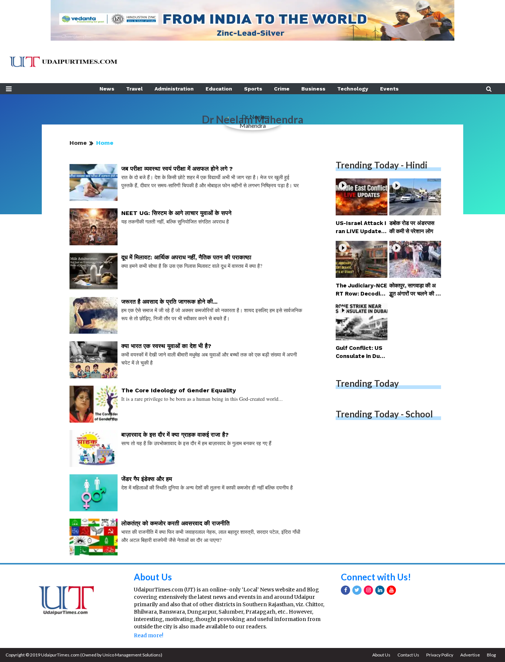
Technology (352, 89)
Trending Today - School (384, 414)
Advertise (470, 655)
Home (78, 142)
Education (219, 89)
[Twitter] (357, 590)
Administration (174, 89)
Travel (134, 89)
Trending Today (367, 383)
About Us (153, 576)
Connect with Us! (376, 576)
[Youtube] (391, 590)
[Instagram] (368, 590)
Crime (281, 89)
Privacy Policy (439, 655)
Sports (253, 89)
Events (389, 89)
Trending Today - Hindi (381, 165)
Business (313, 89)
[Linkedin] (379, 590)
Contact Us (408, 655)
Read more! (148, 635)
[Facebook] (345, 590)
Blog (491, 655)
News (106, 89)
